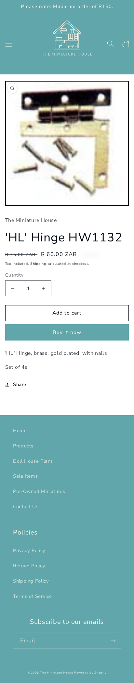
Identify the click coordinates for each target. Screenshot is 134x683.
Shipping (38, 263)
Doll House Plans (33, 461)
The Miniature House (56, 673)
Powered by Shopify (90, 673)
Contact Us (25, 506)
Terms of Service (32, 596)
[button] (8, 43)
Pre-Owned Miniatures (39, 491)
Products (23, 446)
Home (20, 430)
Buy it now (67, 332)
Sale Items (25, 476)
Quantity (14, 275)
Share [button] (19, 384)
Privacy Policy (29, 550)
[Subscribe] (113, 641)
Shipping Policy (31, 581)
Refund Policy (29, 565)
